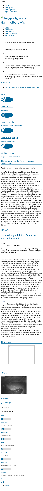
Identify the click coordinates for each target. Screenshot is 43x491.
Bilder (3, 442)
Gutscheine (5, 432)
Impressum (5, 472)
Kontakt (4, 422)
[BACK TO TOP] (1, 478)
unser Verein (9, 7)
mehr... (3, 415)
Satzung (4, 452)
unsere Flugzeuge (11, 11)
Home (7, 5)
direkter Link (5, 398)
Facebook (4, 462)
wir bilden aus (9, 13)
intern (7, 485)
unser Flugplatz (10, 9)
